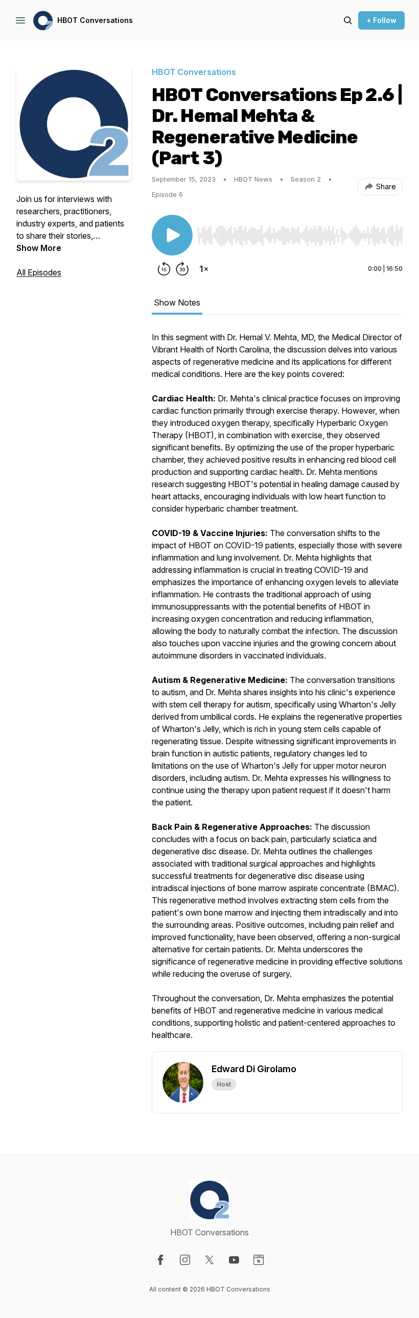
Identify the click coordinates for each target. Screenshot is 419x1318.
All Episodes (38, 272)
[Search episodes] (348, 20)
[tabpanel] (277, 691)
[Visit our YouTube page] (234, 1260)
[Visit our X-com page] (209, 1260)
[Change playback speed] (204, 269)
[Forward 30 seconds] (182, 269)
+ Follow (381, 20)
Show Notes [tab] (177, 302)
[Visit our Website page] (258, 1260)
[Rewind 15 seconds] (164, 269)
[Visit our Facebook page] (160, 1260)
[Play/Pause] (172, 235)
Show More (38, 248)
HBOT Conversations (95, 20)
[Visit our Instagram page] (185, 1260)
